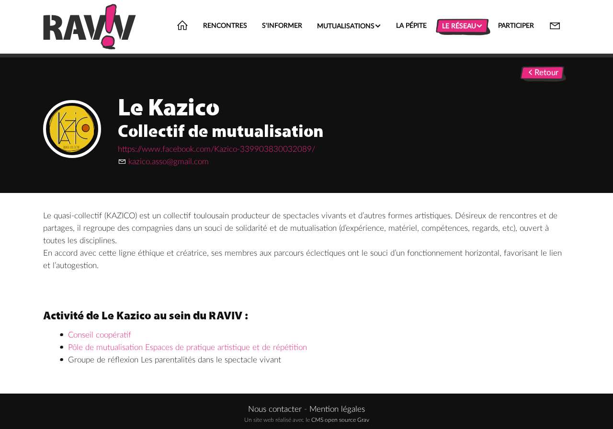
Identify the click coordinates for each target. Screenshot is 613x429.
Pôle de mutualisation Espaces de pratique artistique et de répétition (187, 347)
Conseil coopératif (99, 335)
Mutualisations (349, 26)
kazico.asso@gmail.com (168, 162)
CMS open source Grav (340, 420)
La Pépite (411, 26)
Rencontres (225, 26)
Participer (516, 26)
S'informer (282, 26)
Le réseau (462, 26)
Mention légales (337, 409)
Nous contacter (275, 409)
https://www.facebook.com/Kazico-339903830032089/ (216, 149)
